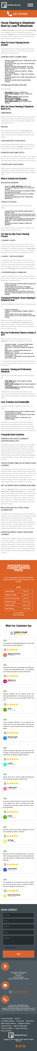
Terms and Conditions (7, 1028)
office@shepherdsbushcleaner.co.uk (20, 991)
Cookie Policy (30, 1021)
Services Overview (6, 1031)
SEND (18, 954)
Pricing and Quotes (6, 1026)
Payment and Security (21, 1028)
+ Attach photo (10, 947)
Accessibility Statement (7, 1021)
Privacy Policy (20, 1021)
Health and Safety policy (20, 1026)
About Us (17, 1019)
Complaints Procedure (24, 1023)
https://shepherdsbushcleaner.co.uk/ (20, 993)
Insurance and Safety (7, 1019)
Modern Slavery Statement (8, 1023)
